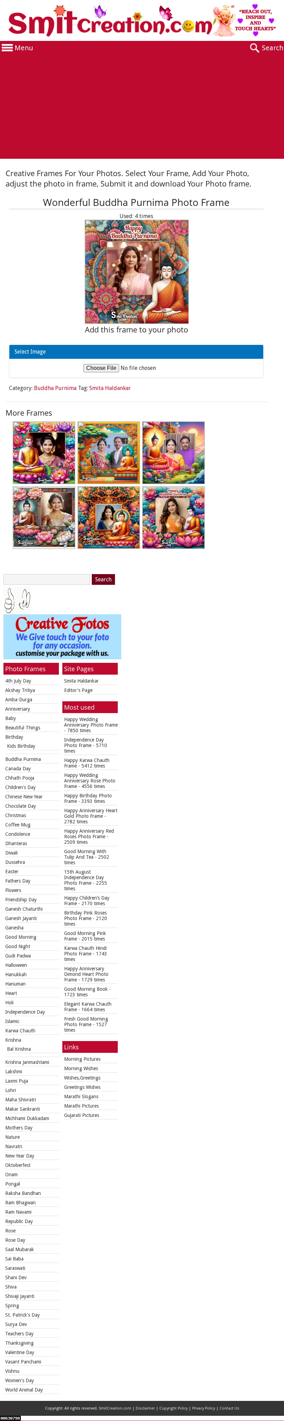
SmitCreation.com (115, 1408)
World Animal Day (24, 1390)
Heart (11, 993)
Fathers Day (17, 881)
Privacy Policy (203, 1408)
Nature (12, 1137)
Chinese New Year (24, 796)
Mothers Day (19, 1127)
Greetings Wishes (82, 1087)
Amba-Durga (18, 699)
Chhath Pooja (19, 778)
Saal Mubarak (19, 1249)
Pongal (12, 1184)
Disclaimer (145, 1408)
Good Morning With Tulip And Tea (85, 854)
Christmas (15, 815)
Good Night (17, 946)
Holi (9, 1002)
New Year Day (19, 1156)
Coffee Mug (17, 825)
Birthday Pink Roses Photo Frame (85, 915)
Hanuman (15, 984)
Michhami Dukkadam (27, 1118)
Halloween (16, 965)
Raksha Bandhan (23, 1193)
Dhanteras (16, 843)
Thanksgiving (19, 1343)
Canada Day (18, 768)
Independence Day (25, 1012)
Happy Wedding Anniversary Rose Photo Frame (89, 780)
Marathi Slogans (81, 1096)
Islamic (12, 1021)
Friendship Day (21, 899)
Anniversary (17, 709)
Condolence (17, 834)
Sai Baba (14, 1259)
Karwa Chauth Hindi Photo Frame (85, 950)
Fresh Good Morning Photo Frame (86, 1021)
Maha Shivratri (20, 1099)
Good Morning (20, 937)
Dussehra (15, 862)
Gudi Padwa (18, 956)
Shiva (11, 1287)
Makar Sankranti (22, 1109)
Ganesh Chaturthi (24, 909)
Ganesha (14, 927)
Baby (10, 718)
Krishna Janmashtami (27, 1062)
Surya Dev (16, 1324)
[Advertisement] (142, 106)
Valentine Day (19, 1352)
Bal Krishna (19, 1049)
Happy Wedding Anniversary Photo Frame (91, 722)
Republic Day (19, 1221)
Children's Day (20, 787)
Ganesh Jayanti (21, 918)
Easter (11, 871)
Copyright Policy (173, 1408)
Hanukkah (16, 974)
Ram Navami (18, 1212)
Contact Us (229, 1408)
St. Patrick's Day (22, 1315)
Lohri (10, 1090)
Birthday (14, 737)
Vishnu (12, 1371)
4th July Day (18, 681)
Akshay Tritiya (20, 690)
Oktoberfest (17, 1165)
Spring (12, 1305)
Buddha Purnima (55, 388)
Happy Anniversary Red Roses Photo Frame (89, 833)
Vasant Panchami (23, 1361)
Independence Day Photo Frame (84, 742)
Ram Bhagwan (20, 1202)
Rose (10, 1230)
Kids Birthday (21, 746)
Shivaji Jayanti (19, 1296)
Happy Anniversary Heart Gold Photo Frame (90, 813)
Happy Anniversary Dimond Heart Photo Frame (86, 974)
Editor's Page (78, 690)
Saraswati (15, 1268)
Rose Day (15, 1240)
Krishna (13, 1040)
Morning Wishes (81, 1068)
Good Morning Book (86, 989)
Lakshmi (13, 1071)
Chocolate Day (20, 806)
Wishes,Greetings (82, 1078)
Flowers (13, 890)
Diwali (11, 853)
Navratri (13, 1146)
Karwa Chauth (20, 1030)
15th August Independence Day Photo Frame (84, 877)
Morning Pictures (82, 1059)
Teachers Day (19, 1333)
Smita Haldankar (110, 388)
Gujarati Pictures (81, 1115)
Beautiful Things (22, 727)
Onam (11, 1174)
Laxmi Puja (16, 1081)
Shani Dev (16, 1277)
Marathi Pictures (81, 1106)
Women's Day (19, 1380)
